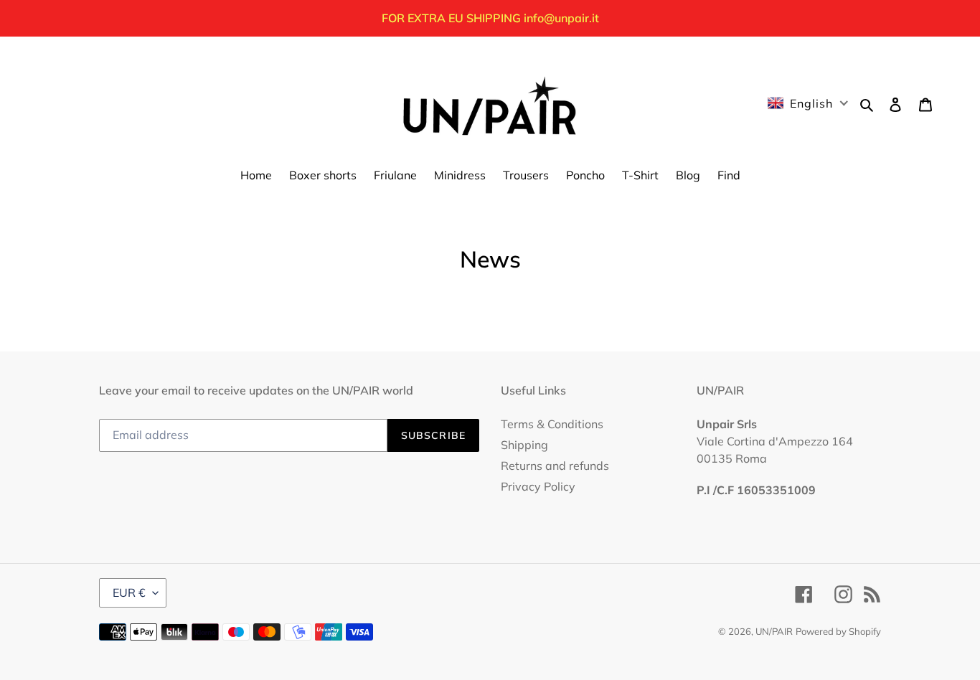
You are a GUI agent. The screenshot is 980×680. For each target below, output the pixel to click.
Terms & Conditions (552, 424)
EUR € (129, 592)
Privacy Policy (538, 486)
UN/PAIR (774, 631)
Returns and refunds (555, 465)
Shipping (524, 445)
